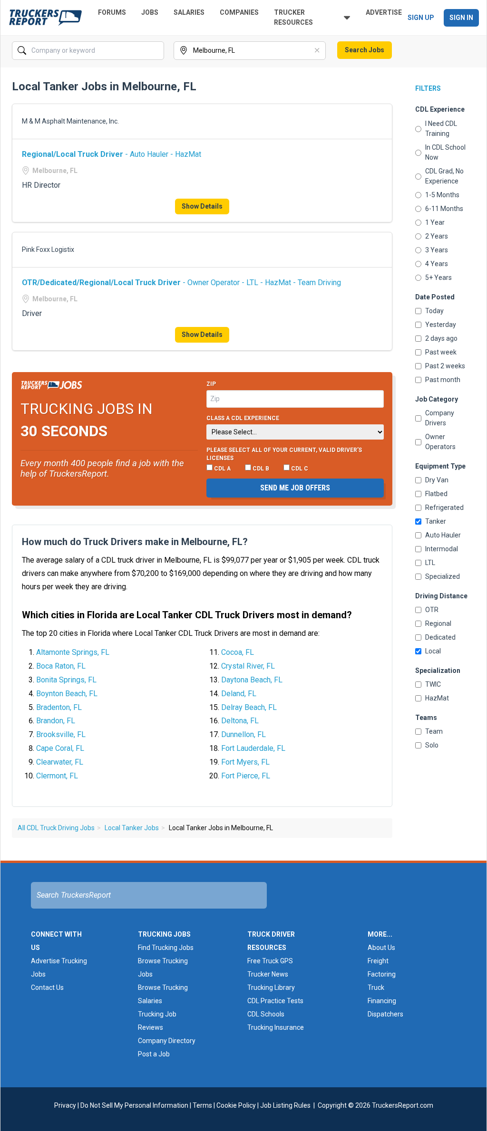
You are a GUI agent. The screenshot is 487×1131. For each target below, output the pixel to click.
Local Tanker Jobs (132, 828)
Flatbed (436, 494)
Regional (438, 623)
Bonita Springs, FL (66, 679)
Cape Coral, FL (60, 748)
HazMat (437, 698)
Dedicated (440, 637)
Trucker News (267, 974)
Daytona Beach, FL (251, 679)
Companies (239, 12)
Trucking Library (271, 987)
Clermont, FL (57, 775)
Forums (112, 12)
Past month (442, 379)
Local (433, 651)
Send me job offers (295, 487)
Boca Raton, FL (61, 666)
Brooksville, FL (61, 734)
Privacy (65, 1105)
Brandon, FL (55, 720)
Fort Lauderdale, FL (253, 748)
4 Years (436, 264)
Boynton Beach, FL (66, 693)
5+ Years (438, 277)
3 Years (436, 250)
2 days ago (441, 338)
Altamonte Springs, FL (72, 652)
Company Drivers (439, 418)
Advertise (384, 12)
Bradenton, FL (59, 707)
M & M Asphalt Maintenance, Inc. (70, 121)
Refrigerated (444, 507)
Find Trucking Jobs (166, 947)
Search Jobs (364, 50)
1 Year (435, 222)
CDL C (299, 468)
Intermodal (441, 549)
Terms (202, 1105)
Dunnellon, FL (243, 734)
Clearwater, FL (59, 762)
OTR (431, 609)
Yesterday (440, 324)
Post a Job (154, 1054)
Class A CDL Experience (242, 418)
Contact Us (47, 987)
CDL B (260, 468)
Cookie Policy (236, 1105)
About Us (381, 947)
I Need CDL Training (441, 128)
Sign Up (421, 17)
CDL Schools (265, 1014)
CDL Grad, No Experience (444, 176)
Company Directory (166, 1041)
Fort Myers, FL (245, 762)
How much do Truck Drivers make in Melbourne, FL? (135, 541)
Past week (441, 352)
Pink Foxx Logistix (48, 249)
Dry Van (436, 480)
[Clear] (156, 51)
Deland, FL (238, 693)
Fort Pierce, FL (245, 775)
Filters (428, 88)
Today (434, 311)
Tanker (435, 521)
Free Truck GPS (270, 961)
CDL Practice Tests (275, 1001)
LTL (430, 562)
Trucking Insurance (275, 1027)
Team (434, 731)
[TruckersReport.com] (45, 17)
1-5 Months (442, 195)
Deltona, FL (240, 720)
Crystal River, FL (248, 666)
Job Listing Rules (285, 1105)
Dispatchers (385, 1014)
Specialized (442, 576)
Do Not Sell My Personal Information (134, 1105)
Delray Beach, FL (249, 707)
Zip (211, 384)
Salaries (189, 12)
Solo (431, 745)
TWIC (433, 684)
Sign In (461, 17)
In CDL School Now (445, 152)
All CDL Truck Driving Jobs (56, 828)
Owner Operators (440, 441)
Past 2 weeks (445, 366)
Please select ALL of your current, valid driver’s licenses (284, 454)
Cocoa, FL (237, 652)
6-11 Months (444, 208)
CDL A (222, 468)
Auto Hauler (443, 535)
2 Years (436, 236)
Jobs (149, 12)
